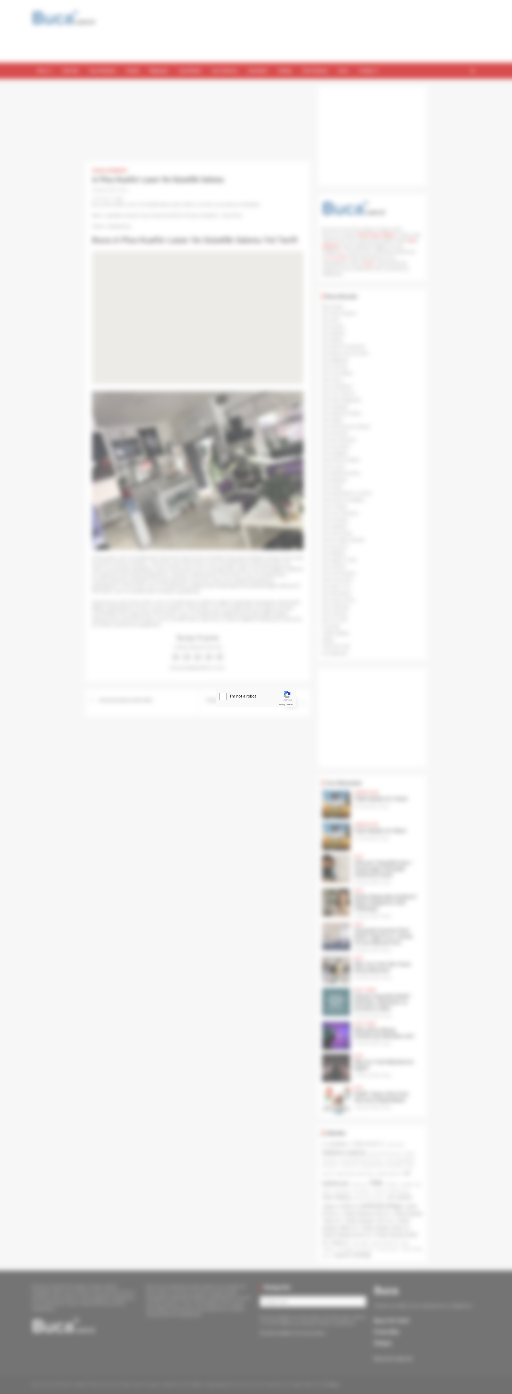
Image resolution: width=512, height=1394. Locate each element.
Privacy (282, 704)
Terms (290, 704)
